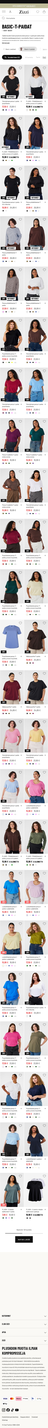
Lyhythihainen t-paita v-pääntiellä (34, 1160)
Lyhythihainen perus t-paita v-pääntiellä (33, 807)
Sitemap (5, 1420)
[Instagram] (3, 1409)
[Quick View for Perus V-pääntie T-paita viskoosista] (21, 454)
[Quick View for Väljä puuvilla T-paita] (45, 656)
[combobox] (24, 18)
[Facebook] (8, 1409)
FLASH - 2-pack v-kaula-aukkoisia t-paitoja (34, 1210)
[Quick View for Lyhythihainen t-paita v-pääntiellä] (45, 1159)
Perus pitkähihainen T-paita (33, 203)
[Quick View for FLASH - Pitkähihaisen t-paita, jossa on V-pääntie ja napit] (45, 101)
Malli (44, 57)
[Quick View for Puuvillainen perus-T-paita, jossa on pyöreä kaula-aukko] (21, 353)
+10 (15, 110)
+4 (39, 1168)
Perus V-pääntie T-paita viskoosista (10, 456)
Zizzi (3, 1340)
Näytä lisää (5, 43)
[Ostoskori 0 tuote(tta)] (44, 12)
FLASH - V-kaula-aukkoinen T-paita (8, 1210)
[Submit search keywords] (3, 18)
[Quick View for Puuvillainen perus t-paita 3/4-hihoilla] (21, 202)
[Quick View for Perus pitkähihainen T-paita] (45, 202)
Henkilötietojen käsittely (10, 1417)
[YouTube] (17, 1409)
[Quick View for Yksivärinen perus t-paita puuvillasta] (21, 101)
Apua (4, 1332)
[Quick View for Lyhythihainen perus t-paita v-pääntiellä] (45, 805)
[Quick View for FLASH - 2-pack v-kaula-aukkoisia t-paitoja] (45, 1209)
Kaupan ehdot (25, 1417)
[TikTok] (12, 1409)
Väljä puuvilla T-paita (33, 656)
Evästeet (35, 1417)
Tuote (38, 57)
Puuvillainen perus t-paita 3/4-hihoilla (10, 203)
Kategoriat (6, 1316)
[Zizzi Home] (24, 11)
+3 (38, 814)
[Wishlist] (20, 68)
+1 (38, 211)
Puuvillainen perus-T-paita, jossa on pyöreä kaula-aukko (9, 355)
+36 (15, 362)
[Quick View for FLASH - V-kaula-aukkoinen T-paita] (21, 1209)
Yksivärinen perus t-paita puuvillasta (10, 102)
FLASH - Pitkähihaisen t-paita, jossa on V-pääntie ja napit (34, 102)
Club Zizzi (6, 1324)
